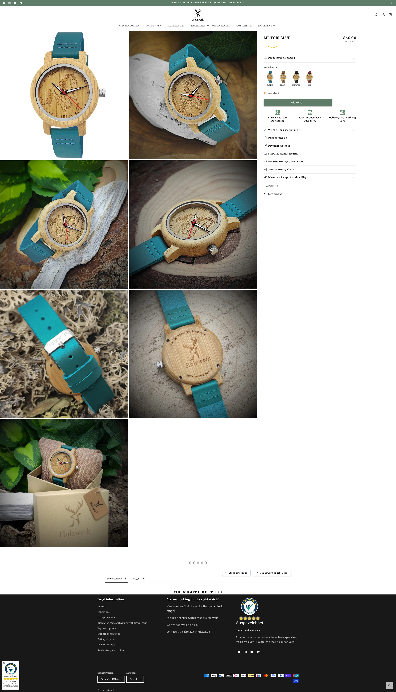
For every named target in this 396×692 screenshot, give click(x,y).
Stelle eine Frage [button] (238, 572)
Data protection (106, 617)
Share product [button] (274, 194)
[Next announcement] (391, 3)
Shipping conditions (108, 634)
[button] (376, 14)
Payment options (106, 628)
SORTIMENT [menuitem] (265, 25)
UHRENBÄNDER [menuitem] (221, 25)
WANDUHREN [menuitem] (153, 25)
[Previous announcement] (24, 3)
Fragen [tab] (136, 578)
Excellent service (248, 630)
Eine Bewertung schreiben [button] (274, 572)
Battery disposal (106, 639)
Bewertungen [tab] (114, 578)
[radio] (270, 79)
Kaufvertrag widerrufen (110, 650)
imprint (101, 606)
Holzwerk (110, 690)
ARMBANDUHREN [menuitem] (129, 25)
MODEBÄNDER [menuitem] (176, 25)
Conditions (103, 612)
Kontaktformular (106, 644)
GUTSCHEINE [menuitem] (244, 25)
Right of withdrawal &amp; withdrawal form (122, 623)
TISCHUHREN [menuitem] (198, 25)
